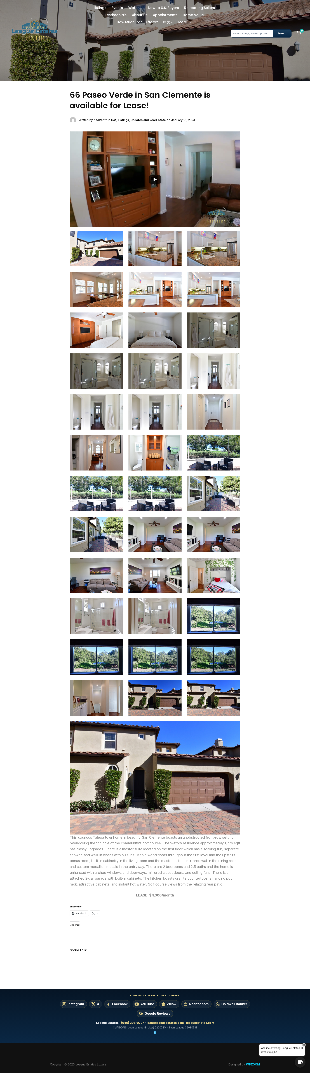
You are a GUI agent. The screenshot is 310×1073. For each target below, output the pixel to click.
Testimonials (115, 15)
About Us (139, 15)
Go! (113, 120)
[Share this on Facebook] (92, 950)
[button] (155, 179)
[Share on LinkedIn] (107, 950)
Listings (100, 7)
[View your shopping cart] (299, 33)
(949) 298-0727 (132, 1023)
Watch (134, 7)
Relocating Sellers (199, 7)
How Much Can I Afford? (137, 22)
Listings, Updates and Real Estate (142, 120)
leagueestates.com (200, 1023)
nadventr (100, 120)
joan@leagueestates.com (165, 1023)
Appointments (165, 15)
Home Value (193, 15)
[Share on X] (99, 950)
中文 (166, 22)
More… (183, 22)
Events (117, 7)
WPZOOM (253, 1064)
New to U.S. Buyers (163, 7)
